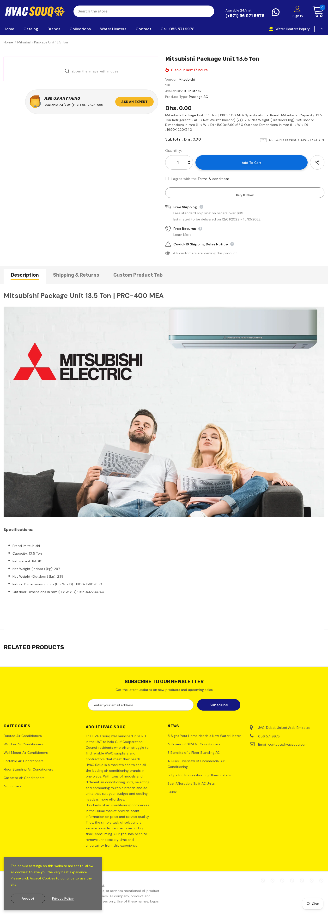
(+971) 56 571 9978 (245, 15)
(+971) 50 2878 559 (87, 105)
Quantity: (173, 150)
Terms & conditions (214, 179)
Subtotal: (173, 139)
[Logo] (35, 11)
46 (175, 252)
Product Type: (176, 97)
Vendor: (171, 79)
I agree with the (184, 179)
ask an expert (134, 102)
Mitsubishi (187, 79)
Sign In (297, 16)
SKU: (168, 85)
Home (8, 42)
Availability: (174, 91)
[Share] (317, 162)
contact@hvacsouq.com (288, 744)
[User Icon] (297, 8)
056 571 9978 (269, 736)
